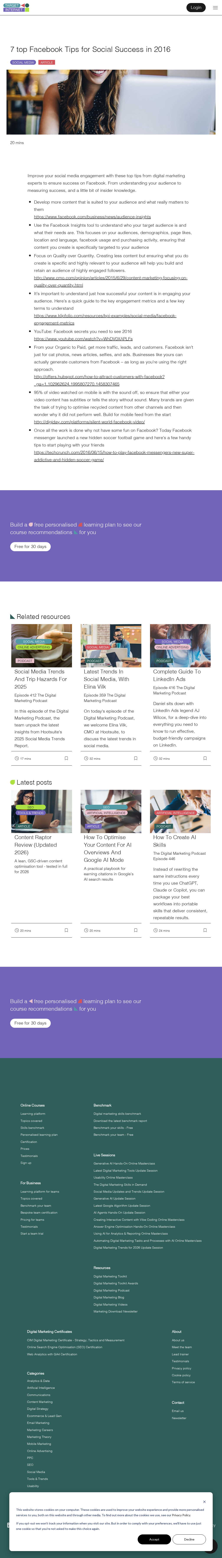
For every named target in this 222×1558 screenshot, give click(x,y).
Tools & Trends (37, 1478)
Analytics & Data (38, 1380)
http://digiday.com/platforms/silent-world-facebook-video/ (89, 421)
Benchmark (102, 1105)
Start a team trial (32, 1233)
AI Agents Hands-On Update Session (119, 1212)
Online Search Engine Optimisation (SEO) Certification (64, 1346)
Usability (33, 1485)
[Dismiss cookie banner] (204, 1501)
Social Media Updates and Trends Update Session (129, 1191)
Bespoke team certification (39, 1212)
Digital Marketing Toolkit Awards (116, 1283)
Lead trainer (180, 1354)
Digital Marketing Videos (110, 1304)
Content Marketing (40, 1401)
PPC (30, 1457)
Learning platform (33, 1113)
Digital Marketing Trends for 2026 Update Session (128, 1247)
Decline (189, 1539)
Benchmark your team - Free (113, 1134)
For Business (31, 1182)
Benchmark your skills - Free (113, 1127)
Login (196, 7)
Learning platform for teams (40, 1191)
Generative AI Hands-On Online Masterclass (124, 1163)
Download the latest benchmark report (120, 1120)
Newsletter (179, 1417)
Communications (38, 1394)
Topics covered (31, 1120)
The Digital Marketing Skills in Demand (120, 1184)
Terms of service (183, 1382)
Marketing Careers (40, 1429)
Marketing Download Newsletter (116, 1311)
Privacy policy (181, 1368)
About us (178, 1340)
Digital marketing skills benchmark (117, 1113)
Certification (29, 1141)
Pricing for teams (32, 1219)
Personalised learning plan (39, 1134)
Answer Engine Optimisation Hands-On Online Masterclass (134, 1226)
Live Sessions (104, 1155)
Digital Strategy (37, 1408)
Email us (178, 1410)
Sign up (26, 1162)
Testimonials (29, 1155)
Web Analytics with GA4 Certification (52, 1354)
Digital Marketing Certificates (49, 1331)
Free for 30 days (30, 546)
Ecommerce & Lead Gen (44, 1415)
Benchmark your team (36, 1205)
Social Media (23, 62)
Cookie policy (181, 1375)
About (176, 1331)
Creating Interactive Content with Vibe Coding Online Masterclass (139, 1219)
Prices (25, 1148)
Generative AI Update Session (114, 1198)
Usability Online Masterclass (113, 1177)
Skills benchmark (32, 1127)
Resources (102, 1267)
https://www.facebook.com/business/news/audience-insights (92, 216)
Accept (154, 1539)
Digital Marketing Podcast (111, 1290)
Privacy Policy (181, 1515)
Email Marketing (38, 1422)
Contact (178, 1402)
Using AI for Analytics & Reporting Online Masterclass (131, 1233)
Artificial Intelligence (41, 1387)
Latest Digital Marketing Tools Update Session (126, 1170)
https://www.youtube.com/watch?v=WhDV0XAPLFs (83, 338)
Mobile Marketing (39, 1443)
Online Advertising (39, 1450)
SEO (30, 1464)
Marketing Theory (39, 1436)
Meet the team (182, 1346)
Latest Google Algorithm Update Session (122, 1205)
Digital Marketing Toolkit (110, 1276)
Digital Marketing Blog (109, 1297)
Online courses (33, 1105)
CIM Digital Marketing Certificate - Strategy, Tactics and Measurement (75, 1340)
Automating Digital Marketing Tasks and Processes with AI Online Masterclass (148, 1240)
